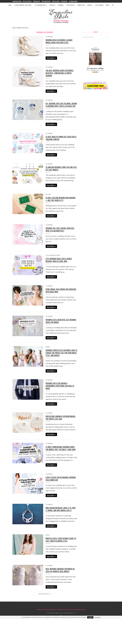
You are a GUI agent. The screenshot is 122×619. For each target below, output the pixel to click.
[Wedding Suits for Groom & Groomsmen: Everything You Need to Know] (27, 389)
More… (108, 5)
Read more (50, 58)
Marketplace (81, 5)
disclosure (77, 609)
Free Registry (64, 1)
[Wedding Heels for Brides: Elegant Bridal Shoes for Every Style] (27, 46)
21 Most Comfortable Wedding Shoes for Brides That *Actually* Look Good (61, 448)
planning (49, 36)
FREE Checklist (71, 5)
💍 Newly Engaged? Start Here (22, 5)
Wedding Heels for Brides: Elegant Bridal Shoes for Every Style (59, 41)
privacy (83, 609)
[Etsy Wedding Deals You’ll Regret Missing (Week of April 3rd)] (27, 265)
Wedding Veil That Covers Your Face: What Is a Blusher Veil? (60, 229)
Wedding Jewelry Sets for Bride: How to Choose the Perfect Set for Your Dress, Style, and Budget (61, 353)
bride (48, 347)
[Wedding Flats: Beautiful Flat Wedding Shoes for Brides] (27, 326)
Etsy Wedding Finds (53, 255)
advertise (60, 609)
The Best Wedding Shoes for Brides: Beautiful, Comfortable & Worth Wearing (60, 73)
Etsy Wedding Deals (40, 5)
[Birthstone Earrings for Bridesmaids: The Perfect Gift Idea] (27, 422)
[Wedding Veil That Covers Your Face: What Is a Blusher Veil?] (27, 234)
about (46, 609)
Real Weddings (99, 5)
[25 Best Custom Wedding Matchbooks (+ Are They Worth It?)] (27, 204)
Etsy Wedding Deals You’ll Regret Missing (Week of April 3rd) (59, 259)
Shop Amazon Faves (46, 1)
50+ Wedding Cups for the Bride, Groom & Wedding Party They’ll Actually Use (61, 104)
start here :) (40, 609)
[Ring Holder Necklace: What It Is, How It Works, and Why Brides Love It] (27, 514)
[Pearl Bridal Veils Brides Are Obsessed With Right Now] (27, 295)
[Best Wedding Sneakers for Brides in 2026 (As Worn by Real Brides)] (27, 575)
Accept (90, 617)
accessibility (52, 609)
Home (9, 5)
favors (48, 194)
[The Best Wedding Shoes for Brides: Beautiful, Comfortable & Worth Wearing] (27, 76)
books (65, 609)
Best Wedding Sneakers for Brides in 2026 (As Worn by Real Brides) (60, 570)
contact (70, 609)
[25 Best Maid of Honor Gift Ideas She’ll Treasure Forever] (27, 143)
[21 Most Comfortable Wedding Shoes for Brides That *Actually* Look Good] (27, 453)
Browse (89, 5)
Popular (52, 5)
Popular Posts (36, 1)
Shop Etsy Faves (56, 1)
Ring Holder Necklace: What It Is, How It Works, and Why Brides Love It (61, 509)
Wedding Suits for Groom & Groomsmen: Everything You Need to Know (60, 386)
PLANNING (60, 5)
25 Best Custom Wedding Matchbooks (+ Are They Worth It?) (60, 198)
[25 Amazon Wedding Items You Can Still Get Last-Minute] (27, 173)
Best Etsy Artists (27, 1)
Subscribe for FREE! (16, 1)
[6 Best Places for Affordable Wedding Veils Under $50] (27, 483)
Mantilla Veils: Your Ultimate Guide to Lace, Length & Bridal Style (61, 539)
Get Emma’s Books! (73, 1)
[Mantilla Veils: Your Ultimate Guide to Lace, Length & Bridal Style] (27, 544)
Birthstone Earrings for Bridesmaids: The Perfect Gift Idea (61, 417)
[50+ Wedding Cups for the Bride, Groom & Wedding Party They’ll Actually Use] (27, 109)
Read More (98, 617)
